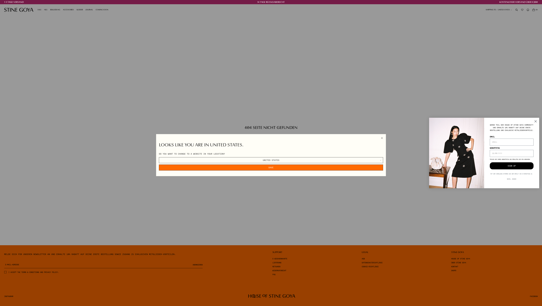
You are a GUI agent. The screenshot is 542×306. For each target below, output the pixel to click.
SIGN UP (512, 166)
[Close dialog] (535, 121)
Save (271, 167)
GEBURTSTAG (495, 148)
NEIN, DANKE (511, 179)
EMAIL (492, 137)
